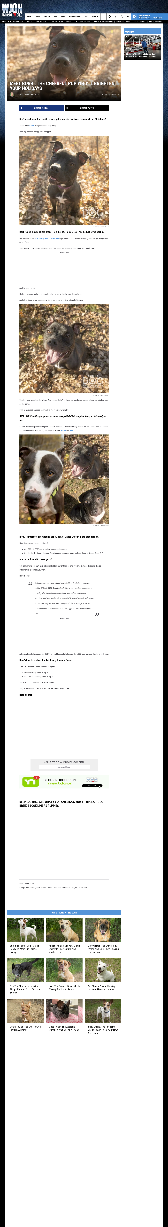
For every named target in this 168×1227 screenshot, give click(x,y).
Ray (71, 430)
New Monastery (155, 22)
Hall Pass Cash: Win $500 (36, 22)
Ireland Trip (18, 22)
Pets (72, 888)
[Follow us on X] (122, 16)
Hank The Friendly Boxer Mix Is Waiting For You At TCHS (64, 988)
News (63, 16)
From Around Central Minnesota (48, 888)
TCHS (32, 884)
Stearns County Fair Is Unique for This (141, 55)
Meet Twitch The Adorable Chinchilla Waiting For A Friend (64, 1028)
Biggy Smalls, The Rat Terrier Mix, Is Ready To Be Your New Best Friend (102, 1029)
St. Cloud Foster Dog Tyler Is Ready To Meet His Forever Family (24, 949)
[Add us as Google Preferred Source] (110, 16)
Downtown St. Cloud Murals (61, 22)
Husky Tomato (140, 22)
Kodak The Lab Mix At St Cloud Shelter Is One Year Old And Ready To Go (64, 949)
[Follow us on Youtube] (128, 16)
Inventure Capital (123, 22)
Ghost (63, 430)
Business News (75, 16)
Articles (32, 888)
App (55, 16)
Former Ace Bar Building (103, 22)
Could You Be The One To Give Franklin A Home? (25, 1028)
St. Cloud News (81, 888)
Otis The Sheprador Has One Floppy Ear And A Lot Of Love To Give (25, 989)
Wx (86, 16)
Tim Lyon (18, 94)
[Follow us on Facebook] (116, 16)
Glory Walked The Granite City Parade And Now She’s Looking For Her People (103, 949)
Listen (47, 16)
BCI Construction (83, 22)
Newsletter (66, 888)
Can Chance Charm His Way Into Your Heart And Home (101, 988)
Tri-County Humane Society (47, 238)
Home (29, 16)
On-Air (37, 16)
